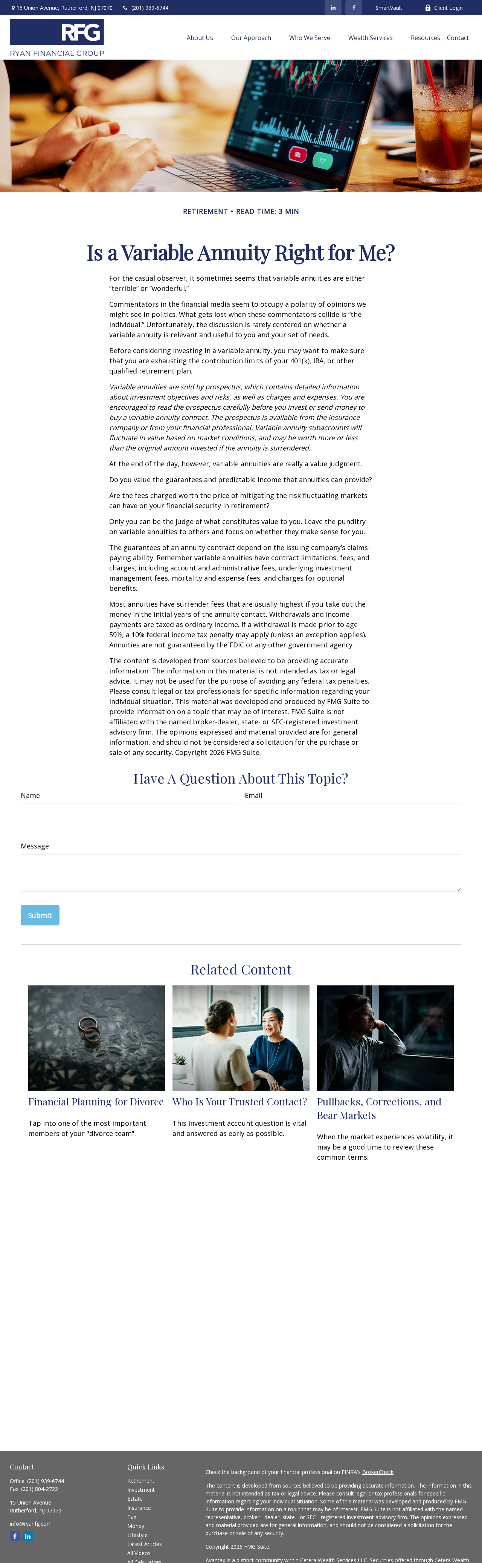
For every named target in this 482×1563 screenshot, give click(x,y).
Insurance (139, 1507)
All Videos (139, 1553)
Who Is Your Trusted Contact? (239, 1101)
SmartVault (388, 7)
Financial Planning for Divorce (96, 1101)
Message (35, 845)
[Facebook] (353, 7)
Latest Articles (144, 1544)
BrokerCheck (378, 1471)
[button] (200, 37)
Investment (141, 1489)
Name (30, 795)
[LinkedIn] (333, 7)
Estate (135, 1498)
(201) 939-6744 (149, 7)
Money (135, 1525)
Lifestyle (137, 1534)
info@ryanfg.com (31, 1523)
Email (253, 795)
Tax (131, 1516)
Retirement (140, 1480)
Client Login (448, 7)
